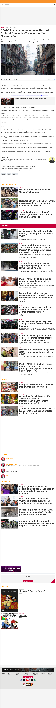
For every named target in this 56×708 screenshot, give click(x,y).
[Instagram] (29, 680)
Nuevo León (15, 174)
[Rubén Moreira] (3, 476)
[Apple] (32, 680)
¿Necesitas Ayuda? (28, 677)
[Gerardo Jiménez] (3, 459)
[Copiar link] (14, 79)
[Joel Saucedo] (3, 470)
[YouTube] (27, 680)
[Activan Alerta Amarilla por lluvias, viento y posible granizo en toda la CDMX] (9, 235)
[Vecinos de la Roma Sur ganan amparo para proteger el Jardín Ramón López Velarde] (9, 268)
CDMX (8, 174)
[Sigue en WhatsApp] (52, 79)
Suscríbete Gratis (28, 581)
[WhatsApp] (7, 79)
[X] (4, 79)
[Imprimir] (17, 79)
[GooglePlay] (35, 680)
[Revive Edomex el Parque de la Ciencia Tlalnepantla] (9, 192)
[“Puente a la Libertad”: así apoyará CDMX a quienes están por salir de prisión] (9, 353)
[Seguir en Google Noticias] (54, 79)
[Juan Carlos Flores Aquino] (3, 465)
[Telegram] (9, 79)
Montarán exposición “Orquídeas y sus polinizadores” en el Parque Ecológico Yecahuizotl (29, 95)
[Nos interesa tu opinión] (28, 670)
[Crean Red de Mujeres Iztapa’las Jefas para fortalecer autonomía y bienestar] (9, 325)
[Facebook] (2, 79)
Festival (3, 174)
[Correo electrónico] (12, 79)
